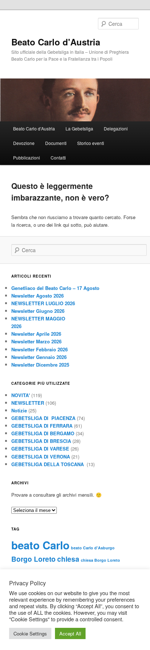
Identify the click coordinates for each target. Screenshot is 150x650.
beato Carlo (40, 545)
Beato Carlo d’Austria (34, 128)
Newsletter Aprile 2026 (36, 333)
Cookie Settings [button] (30, 633)
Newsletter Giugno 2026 (37, 310)
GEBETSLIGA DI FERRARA (41, 425)
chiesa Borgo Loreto (100, 560)
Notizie (19, 410)
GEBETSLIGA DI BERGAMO (42, 433)
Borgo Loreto (33, 559)
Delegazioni (116, 128)
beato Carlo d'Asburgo (93, 547)
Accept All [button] (70, 633)
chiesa (68, 559)
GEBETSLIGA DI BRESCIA (41, 440)
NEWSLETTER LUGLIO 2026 (43, 303)
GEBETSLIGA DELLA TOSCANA (48, 464)
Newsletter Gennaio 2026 (39, 357)
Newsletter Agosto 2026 (37, 295)
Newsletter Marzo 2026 (36, 341)
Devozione (24, 143)
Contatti (58, 157)
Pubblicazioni (26, 157)
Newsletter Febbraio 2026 (39, 349)
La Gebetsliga (79, 128)
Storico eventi (90, 143)
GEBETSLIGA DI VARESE (40, 448)
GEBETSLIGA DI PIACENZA (43, 418)
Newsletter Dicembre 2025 (40, 364)
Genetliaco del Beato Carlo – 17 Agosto (55, 287)
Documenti (56, 143)
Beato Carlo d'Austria (55, 42)
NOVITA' (20, 395)
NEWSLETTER (27, 402)
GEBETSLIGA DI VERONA (40, 456)
